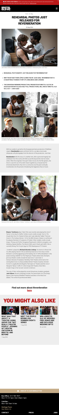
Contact (5, 413)
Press (31, 413)
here (29, 290)
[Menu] (56, 8)
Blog (32, 14)
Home (26, 14)
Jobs (55, 413)
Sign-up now (33, 3)
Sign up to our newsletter (31, 391)
